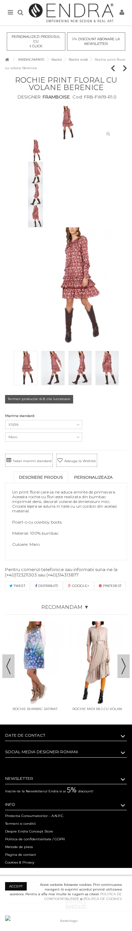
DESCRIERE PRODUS (41, 477)
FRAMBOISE (56, 97)
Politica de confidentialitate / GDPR (35, 839)
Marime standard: (20, 416)
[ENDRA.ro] (71, 12)
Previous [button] (8, 666)
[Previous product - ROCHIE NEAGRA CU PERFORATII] (116, 68)
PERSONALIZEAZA (93, 477)
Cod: (77, 96)
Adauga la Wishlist (80, 461)
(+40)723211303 (21, 574)
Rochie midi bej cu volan (97, 709)
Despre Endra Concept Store (29, 831)
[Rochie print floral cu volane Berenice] (66, 123)
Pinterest (112, 586)
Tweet (19, 586)
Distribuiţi (47, 586)
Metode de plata (19, 847)
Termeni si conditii (20, 823)
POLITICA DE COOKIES (103, 899)
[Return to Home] (7, 59)
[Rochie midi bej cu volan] (97, 662)
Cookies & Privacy (19, 862)
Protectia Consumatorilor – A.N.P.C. (34, 816)
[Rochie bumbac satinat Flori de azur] (35, 662)
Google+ (80, 586)
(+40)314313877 (62, 574)
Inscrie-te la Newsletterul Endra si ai (49, 791)
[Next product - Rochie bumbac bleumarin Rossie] (125, 68)
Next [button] (123, 666)
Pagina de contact (20, 854)
